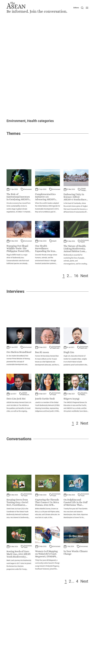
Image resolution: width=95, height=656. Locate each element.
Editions (76, 8)
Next (84, 275)
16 (76, 275)
